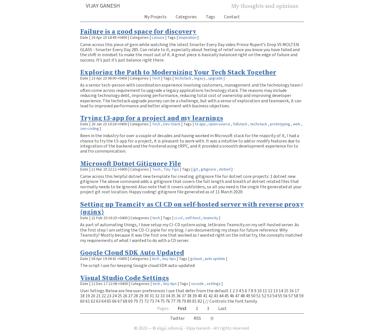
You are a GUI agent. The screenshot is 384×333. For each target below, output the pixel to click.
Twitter (177, 318)
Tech (156, 78)
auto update (215, 259)
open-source (219, 124)
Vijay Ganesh (103, 6)
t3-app (200, 124)
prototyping (280, 124)
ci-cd (178, 218)
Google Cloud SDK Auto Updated (132, 252)
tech (156, 218)
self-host (192, 218)
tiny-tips (169, 259)
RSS (197, 318)
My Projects (155, 17)
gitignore (208, 169)
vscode (197, 284)
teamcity (210, 218)
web (296, 124)
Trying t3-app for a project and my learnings (151, 118)
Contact (232, 17)
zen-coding (89, 129)
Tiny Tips (171, 169)
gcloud (196, 259)
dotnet (225, 169)
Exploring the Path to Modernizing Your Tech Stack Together (178, 72)
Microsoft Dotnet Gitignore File (130, 163)
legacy (199, 78)
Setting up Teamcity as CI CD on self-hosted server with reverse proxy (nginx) (192, 208)
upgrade (215, 78)
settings (214, 284)
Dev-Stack (171, 124)
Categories (186, 17)
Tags (210, 17)
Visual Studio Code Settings (124, 277)
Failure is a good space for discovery (138, 31)
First (182, 308)
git (195, 169)
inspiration (187, 37)
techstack (183, 78)
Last (222, 308)
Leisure (158, 37)
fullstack (240, 124)
